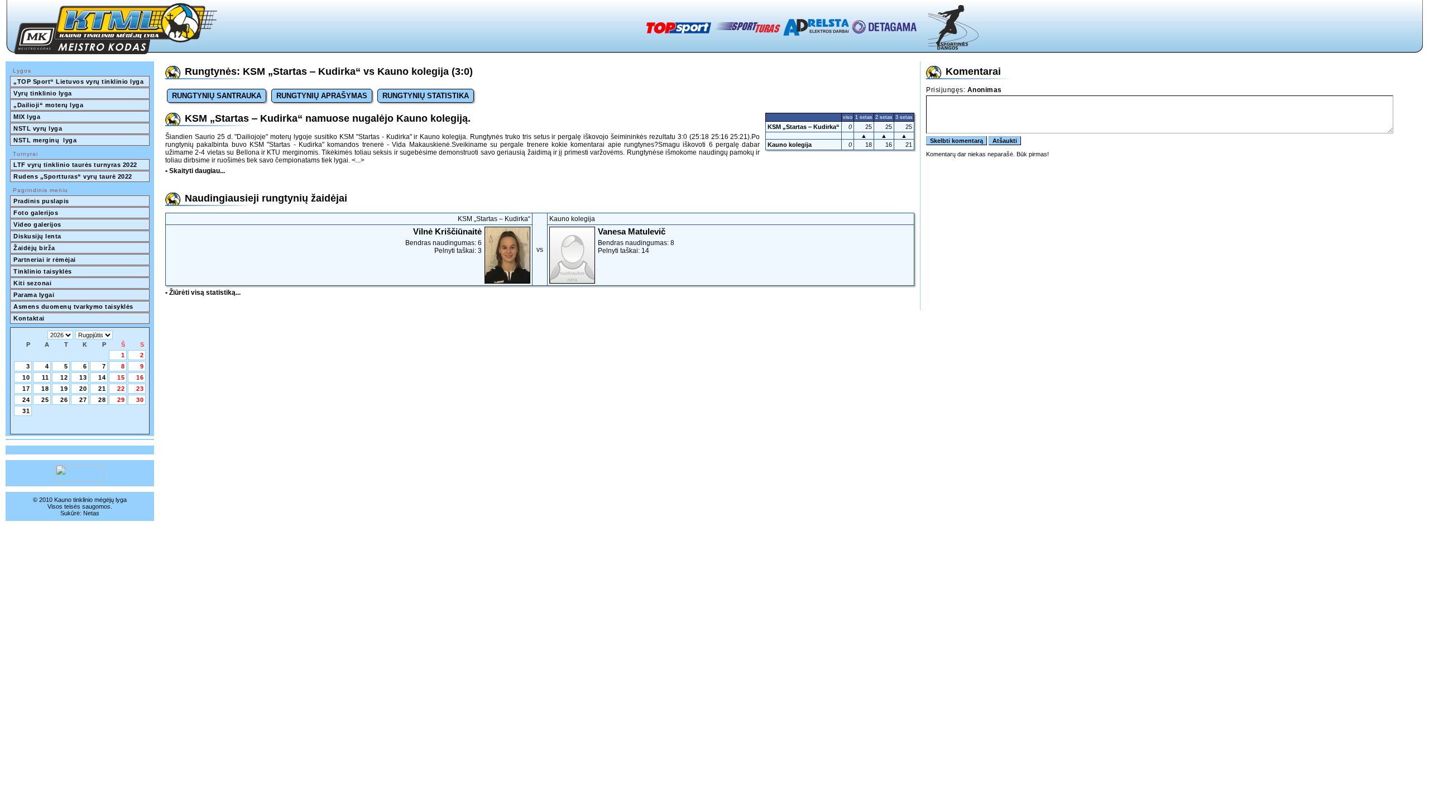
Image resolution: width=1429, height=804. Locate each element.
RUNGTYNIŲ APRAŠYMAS (321, 96)
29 (121, 399)
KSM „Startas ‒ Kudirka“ (804, 126)
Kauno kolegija (790, 144)
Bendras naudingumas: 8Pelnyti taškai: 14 (636, 241)
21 (102, 388)
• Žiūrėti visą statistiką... (203, 292)
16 (140, 377)
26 (64, 399)
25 (45, 399)
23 (140, 388)
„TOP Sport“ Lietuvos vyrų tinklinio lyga (78, 81)
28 (102, 399)
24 (26, 399)
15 (121, 377)
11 (45, 377)
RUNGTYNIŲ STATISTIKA (425, 96)
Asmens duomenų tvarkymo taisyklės (73, 306)
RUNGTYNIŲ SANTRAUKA (216, 96)
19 (64, 388)
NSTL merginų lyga (44, 140)
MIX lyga (26, 116)
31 (26, 411)
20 (83, 388)
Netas (91, 513)
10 (26, 377)
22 (121, 388)
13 (83, 377)
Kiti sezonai (32, 283)
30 (140, 399)
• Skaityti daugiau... (195, 171)
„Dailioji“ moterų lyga (48, 105)
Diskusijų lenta (37, 236)
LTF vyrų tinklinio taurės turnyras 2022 (76, 164)
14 (102, 377)
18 (45, 388)
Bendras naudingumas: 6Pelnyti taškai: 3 (443, 241)
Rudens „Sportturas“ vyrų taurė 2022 (72, 176)
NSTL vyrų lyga (37, 128)
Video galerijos (37, 224)
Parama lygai (33, 294)
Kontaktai (29, 318)
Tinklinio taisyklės (42, 271)
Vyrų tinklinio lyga (42, 93)
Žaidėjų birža (34, 248)
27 (83, 399)
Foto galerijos (35, 212)
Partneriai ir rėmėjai (44, 259)
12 (64, 377)
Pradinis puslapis (41, 201)
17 (26, 388)
